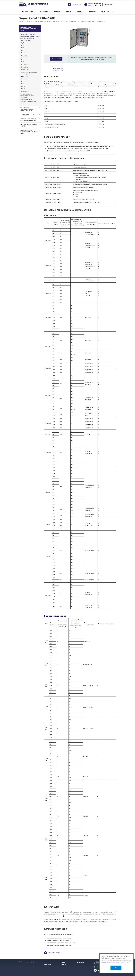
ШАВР (23, 50)
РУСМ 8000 (24, 76)
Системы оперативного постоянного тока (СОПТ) (28, 119)
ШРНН (23, 86)
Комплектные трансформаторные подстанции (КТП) (27, 109)
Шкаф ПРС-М (25, 91)
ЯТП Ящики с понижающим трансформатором (29, 73)
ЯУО (22, 61)
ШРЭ (22, 47)
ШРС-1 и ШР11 (25, 70)
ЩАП (22, 43)
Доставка (80, 11)
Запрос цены (56, 58)
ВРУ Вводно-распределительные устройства (27, 66)
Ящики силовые (25, 78)
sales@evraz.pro (77, 4)
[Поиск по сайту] (113, 11)
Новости (57, 11)
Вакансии (80, 962)
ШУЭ (22, 45)
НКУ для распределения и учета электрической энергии (29, 37)
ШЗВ (22, 83)
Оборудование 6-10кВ (27, 115)
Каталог (47, 962)
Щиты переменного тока (27, 34)
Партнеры (92, 11)
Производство (28, 11)
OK (116, 967)
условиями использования (118, 962)
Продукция (44, 11)
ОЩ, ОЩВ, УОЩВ (26, 40)
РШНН (23, 88)
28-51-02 (94, 5)
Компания (47, 964)
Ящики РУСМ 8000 (58, 68)
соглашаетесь (106, 962)
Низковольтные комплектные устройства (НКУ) (28, 28)
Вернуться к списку (54, 952)
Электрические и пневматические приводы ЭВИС (29, 131)
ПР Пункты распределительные (27, 56)
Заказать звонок (108, 4)
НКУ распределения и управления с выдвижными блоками (28, 101)
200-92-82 (94, 3)
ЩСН (22, 52)
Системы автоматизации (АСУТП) (28, 125)
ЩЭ (22, 59)
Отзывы (69, 11)
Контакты (105, 11)
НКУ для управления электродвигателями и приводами (27, 95)
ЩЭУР (23, 81)
